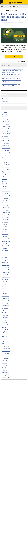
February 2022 (5, 160)
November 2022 (6, 148)
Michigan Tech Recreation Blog (10, 6)
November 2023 (6, 129)
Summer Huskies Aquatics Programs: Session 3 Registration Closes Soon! (11, 75)
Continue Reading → (21, 61)
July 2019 (4, 224)
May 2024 (4, 114)
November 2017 (6, 272)
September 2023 (6, 133)
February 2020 (5, 207)
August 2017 (5, 279)
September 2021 (6, 172)
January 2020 (5, 210)
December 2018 (6, 241)
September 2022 (6, 152)
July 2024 (4, 112)
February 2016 (5, 317)
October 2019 (5, 217)
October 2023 (5, 131)
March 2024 (5, 119)
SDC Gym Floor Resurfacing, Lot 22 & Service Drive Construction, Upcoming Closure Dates (11, 80)
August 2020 (5, 198)
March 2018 (5, 262)
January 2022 (5, 162)
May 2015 (4, 336)
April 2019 (4, 231)
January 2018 (5, 267)
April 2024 (4, 117)
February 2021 (5, 186)
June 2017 (4, 284)
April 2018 (4, 260)
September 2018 (6, 248)
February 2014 (5, 372)
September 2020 (6, 195)
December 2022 (6, 145)
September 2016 (6, 305)
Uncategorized (5, 101)
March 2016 (5, 315)
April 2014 (4, 367)
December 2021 (6, 164)
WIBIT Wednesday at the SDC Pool (10, 88)
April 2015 (4, 339)
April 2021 (4, 181)
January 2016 (5, 320)
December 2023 (6, 126)
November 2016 (6, 301)
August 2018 (5, 250)
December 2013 (6, 377)
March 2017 (5, 291)
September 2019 (6, 219)
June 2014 (4, 363)
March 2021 (5, 184)
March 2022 (5, 157)
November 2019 (6, 215)
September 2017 (6, 277)
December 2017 (6, 269)
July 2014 (4, 360)
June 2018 (4, 255)
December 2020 (6, 191)
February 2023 (5, 140)
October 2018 (5, 246)
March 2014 (5, 370)
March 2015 (5, 341)
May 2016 (4, 310)
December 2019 (6, 212)
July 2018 (4, 253)
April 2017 (4, 289)
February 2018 (5, 265)
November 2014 (6, 351)
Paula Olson (20, 22)
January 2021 (5, 188)
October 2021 (5, 169)
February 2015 (5, 344)
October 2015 (5, 324)
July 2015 (4, 332)
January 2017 (5, 296)
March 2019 (5, 234)
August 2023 (5, 136)
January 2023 (5, 143)
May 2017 (4, 286)
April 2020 (4, 203)
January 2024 (5, 124)
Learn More (14, 57)
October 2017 (5, 274)
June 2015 (4, 334)
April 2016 (4, 313)
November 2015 (6, 322)
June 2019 (4, 227)
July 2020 (4, 200)
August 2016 (5, 308)
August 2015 (5, 329)
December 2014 (6, 348)
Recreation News (6, 24)
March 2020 (5, 205)
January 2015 (5, 346)
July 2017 (4, 281)
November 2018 (6, 243)
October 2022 (5, 150)
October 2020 (5, 193)
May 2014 (4, 365)
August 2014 (5, 358)
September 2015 (6, 327)
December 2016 (6, 298)
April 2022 (4, 155)
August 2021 (5, 174)
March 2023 (5, 138)
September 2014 (6, 355)
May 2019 (4, 229)
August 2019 (5, 222)
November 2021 (6, 167)
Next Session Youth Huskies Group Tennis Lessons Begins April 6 (14, 17)
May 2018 (4, 258)
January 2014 (5, 375)
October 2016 (5, 303)
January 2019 (5, 238)
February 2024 (5, 121)
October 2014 (5, 353)
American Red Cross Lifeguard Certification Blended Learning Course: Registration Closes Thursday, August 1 (12, 70)
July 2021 (4, 176)
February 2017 (5, 293)
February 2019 (5, 236)
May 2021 (4, 179)
